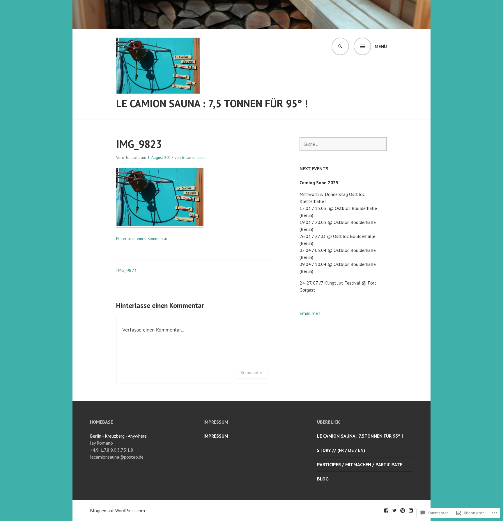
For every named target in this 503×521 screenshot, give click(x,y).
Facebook (386, 510)
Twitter (394, 510)
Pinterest (402, 510)
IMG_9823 (126, 270)
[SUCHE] (340, 46)
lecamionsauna (195, 157)
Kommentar (251, 372)
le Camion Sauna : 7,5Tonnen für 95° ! (360, 436)
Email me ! (310, 313)
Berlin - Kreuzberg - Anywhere (118, 436)
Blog (323, 479)
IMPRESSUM (215, 436)
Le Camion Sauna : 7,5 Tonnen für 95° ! (212, 103)
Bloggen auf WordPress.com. (118, 510)
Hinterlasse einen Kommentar (141, 238)
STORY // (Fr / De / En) (341, 450)
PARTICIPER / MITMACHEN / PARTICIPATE (359, 464)
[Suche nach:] (343, 144)
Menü (381, 46)
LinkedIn (410, 510)
